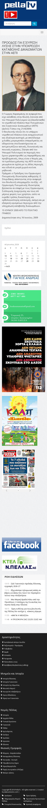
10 (6, 256)
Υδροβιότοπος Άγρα (11, 763)
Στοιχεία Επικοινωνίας (13, 804)
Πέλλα (5, 728)
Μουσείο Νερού (9, 688)
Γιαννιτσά (6, 725)
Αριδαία (6, 738)
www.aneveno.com (11, 792)
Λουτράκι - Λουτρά (10, 760)
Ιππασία (7, 655)
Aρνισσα (6, 741)
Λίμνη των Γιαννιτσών (11, 698)
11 (11, 256)
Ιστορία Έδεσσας (9, 679)
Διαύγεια (8, 795)
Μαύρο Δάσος (8, 773)
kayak (6, 652)
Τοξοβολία (8, 649)
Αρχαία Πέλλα (8, 718)
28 (27, 261)
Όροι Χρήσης (31, 795)
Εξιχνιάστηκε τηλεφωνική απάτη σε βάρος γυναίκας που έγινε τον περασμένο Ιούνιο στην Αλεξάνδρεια (23, 593)
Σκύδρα (6, 735)
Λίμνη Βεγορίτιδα (9, 766)
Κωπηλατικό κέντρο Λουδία (14, 642)
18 (11, 258)
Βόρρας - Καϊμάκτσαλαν (12, 753)
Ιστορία (6, 715)
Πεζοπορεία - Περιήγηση (13, 645)
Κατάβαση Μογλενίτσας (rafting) (16, 665)
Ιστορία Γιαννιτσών (10, 682)
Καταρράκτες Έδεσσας (11, 756)
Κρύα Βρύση (7, 731)
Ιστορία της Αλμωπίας (11, 685)
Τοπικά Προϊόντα (9, 721)
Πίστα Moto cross (10, 662)
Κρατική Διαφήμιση (33, 804)
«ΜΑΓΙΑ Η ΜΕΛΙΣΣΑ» (19, 615)
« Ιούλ (7, 266)
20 (22, 258)
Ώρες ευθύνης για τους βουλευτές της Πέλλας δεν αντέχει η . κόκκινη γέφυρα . (23, 610)
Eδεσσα (6, 744)
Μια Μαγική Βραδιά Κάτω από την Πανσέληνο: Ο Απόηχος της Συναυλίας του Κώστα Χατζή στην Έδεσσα (23, 602)
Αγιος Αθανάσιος (9, 695)
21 (27, 258)
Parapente (8, 659)
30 (38, 261)
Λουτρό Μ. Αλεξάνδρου (12, 692)
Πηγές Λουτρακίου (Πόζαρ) (13, 769)
